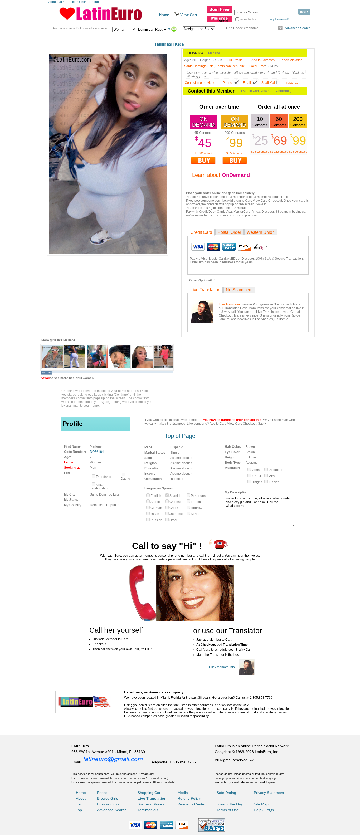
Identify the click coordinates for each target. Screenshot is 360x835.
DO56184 (97, 452)
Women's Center (192, 804)
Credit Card (201, 232)
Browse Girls (107, 798)
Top (79, 810)
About (81, 798)
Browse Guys (108, 804)
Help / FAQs (264, 810)
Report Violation (291, 60)
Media (183, 792)
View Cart (188, 15)
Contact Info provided (200, 83)
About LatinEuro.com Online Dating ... (75, 2)
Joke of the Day (230, 804)
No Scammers (239, 290)
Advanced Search (297, 28)
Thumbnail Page (169, 44)
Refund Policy (189, 798)
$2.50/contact (260, 151)
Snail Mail (268, 83)
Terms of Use (228, 810)
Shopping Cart (150, 792)
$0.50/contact (235, 153)
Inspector (176, 479)
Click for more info (222, 667)
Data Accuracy (293, 83)
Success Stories (151, 804)
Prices (102, 792)
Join (79, 804)
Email (247, 83)
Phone (227, 83)
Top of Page (180, 436)
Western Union (261, 232)
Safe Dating (226, 792)
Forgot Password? (279, 19)
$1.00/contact (203, 153)
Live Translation (205, 290)
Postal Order (229, 232)
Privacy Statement (269, 792)
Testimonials (148, 810)
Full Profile (235, 60)
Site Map (261, 804)
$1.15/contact (279, 151)
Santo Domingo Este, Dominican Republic (214, 66)
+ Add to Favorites (262, 60)
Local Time (257, 66)
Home (164, 15)
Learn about (221, 175)
